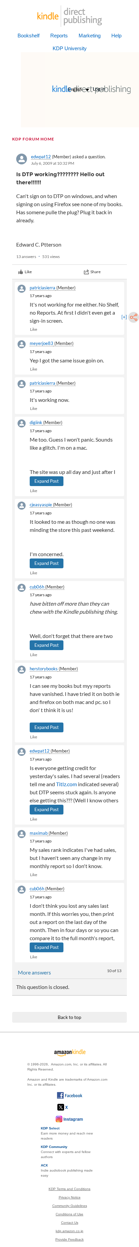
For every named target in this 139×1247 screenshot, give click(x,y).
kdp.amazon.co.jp (69, 1231)
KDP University (70, 48)
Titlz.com (66, 784)
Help (116, 35)
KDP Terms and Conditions (69, 1189)
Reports (59, 35)
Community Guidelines (69, 1206)
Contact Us (69, 1222)
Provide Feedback (69, 1239)
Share (95, 271)
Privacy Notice (70, 1197)
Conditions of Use (69, 1214)
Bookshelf (28, 35)
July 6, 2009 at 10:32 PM (52, 163)
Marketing (90, 35)
